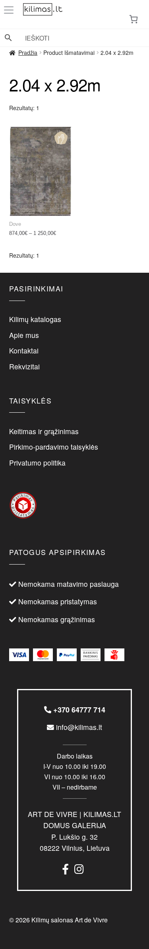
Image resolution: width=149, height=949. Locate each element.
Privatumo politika (37, 463)
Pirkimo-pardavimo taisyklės (53, 447)
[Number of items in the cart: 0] (133, 19)
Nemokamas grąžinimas (56, 619)
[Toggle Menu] (10, 10)
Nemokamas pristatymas (57, 601)
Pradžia (27, 52)
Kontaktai (24, 350)
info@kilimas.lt (78, 727)
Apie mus (24, 335)
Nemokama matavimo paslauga (68, 584)
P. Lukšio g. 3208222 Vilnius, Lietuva (74, 831)
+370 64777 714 (78, 709)
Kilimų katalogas (35, 319)
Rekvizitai (24, 366)
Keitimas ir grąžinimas (44, 431)
